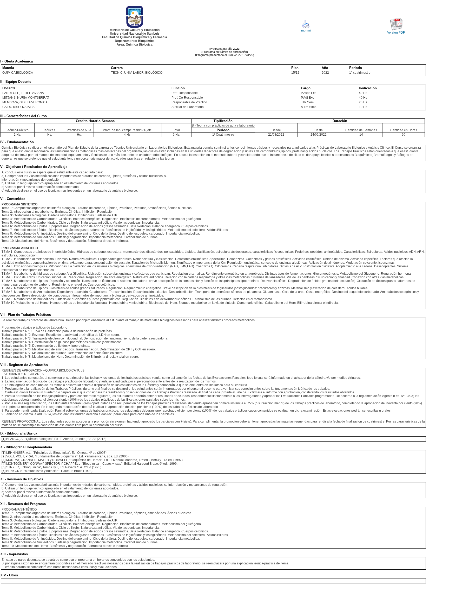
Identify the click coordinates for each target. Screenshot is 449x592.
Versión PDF (396, 32)
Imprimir (306, 30)
